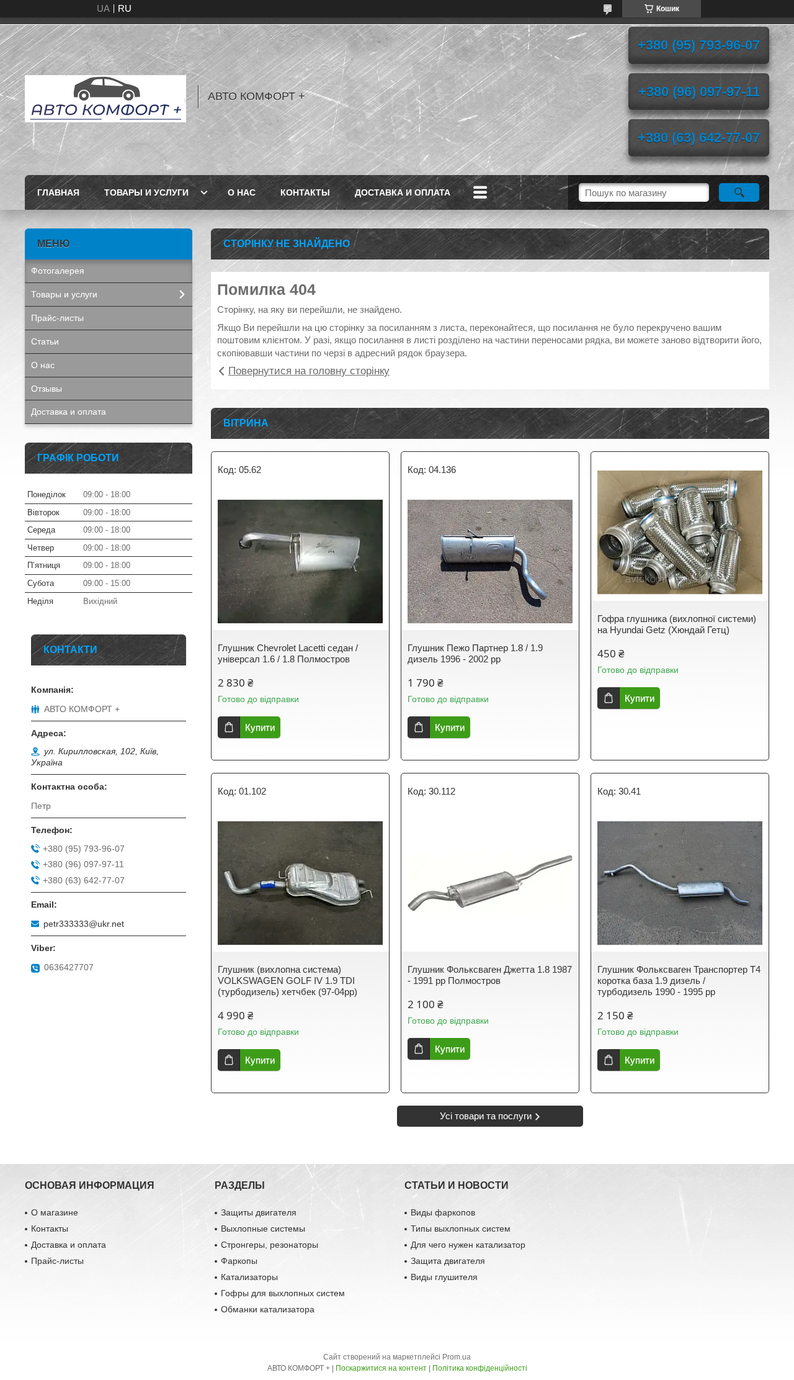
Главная (58, 192)
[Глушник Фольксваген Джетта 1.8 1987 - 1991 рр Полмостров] (490, 883)
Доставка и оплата (402, 192)
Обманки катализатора (267, 1309)
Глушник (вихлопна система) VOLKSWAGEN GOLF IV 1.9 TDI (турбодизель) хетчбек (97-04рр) (287, 980)
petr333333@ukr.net (83, 924)
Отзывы (46, 389)
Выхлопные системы (263, 1228)
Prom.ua (456, 1357)
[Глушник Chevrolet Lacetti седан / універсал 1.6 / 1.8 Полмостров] (300, 562)
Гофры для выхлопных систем (283, 1293)
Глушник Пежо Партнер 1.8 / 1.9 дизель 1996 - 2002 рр (475, 653)
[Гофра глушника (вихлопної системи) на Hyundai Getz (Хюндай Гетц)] (679, 532)
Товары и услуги (146, 192)
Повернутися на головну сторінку (309, 371)
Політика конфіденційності (479, 1368)
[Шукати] (739, 192)
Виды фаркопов (443, 1212)
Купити (260, 727)
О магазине (54, 1212)
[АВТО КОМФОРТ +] (105, 96)
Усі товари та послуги (486, 1116)
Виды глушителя (444, 1277)
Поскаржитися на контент (381, 1368)
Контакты (305, 192)
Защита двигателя (448, 1261)
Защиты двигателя (259, 1212)
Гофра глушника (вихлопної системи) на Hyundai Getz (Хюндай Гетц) (676, 624)
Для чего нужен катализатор (468, 1245)
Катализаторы (249, 1277)
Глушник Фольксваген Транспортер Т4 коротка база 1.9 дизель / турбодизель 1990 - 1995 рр (679, 980)
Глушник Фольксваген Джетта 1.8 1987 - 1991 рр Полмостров (490, 975)
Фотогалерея (57, 271)
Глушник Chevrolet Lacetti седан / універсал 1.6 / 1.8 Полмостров (288, 653)
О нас (242, 192)
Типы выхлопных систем (461, 1228)
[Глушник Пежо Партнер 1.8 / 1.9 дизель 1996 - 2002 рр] (490, 562)
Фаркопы (239, 1261)
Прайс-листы (57, 318)
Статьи (45, 341)
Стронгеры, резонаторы (269, 1245)
